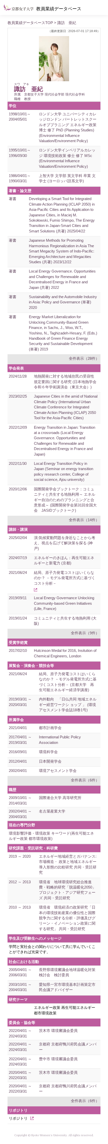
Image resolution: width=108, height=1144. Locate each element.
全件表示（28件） (84, 358)
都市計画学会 (50, 728)
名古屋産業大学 (52, 811)
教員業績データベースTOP (30, 23)
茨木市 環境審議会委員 (58, 1030)
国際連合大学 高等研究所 (60, 798)
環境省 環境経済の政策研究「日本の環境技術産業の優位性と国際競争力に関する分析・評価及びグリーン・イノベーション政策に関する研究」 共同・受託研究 (67, 918)
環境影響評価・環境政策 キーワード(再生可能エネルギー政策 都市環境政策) (51, 836)
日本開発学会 (50, 761)
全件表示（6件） (85, 780)
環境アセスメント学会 (58, 770)
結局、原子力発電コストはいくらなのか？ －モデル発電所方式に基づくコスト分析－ (64, 577)
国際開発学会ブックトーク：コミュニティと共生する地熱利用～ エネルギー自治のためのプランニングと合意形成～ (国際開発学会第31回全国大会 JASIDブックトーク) (65, 500)
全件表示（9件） (85, 633)
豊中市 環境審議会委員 (58, 1059)
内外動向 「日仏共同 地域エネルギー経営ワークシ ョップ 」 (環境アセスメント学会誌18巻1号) (67, 704)
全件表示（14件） (84, 520)
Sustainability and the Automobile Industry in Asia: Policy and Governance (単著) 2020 (63, 302)
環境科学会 (48, 752)
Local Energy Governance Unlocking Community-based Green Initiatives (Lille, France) (64, 603)
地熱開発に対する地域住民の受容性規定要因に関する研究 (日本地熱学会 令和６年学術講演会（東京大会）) (67, 381)
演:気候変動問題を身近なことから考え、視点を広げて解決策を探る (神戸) (64, 543)
